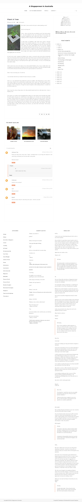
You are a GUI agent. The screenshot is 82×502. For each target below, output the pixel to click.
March (59, 49)
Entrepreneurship (7, 251)
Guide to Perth (6, 259)
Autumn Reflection (29, 141)
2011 (58, 83)
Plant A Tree (60, 69)
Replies (11, 165)
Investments (6, 268)
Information (6, 265)
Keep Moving (61, 61)
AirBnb (59, 67)
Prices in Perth (6, 282)
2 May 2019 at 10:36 (47, 197)
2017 (58, 72)
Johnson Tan (15, 152)
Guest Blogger (6, 256)
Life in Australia (6, 270)
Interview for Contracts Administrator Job (67, 53)
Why (63, 18)
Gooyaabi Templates (74, 500)
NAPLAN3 (5, 276)
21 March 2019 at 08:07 (46, 168)
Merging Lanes (61, 65)
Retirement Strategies (8, 287)
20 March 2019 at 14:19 (47, 152)
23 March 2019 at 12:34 (47, 179)
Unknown (14, 180)
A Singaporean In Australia (41, 6)
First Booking (61, 63)
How (63, 21)
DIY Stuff (5, 248)
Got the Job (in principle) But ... (64, 51)
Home (25, 10)
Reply (13, 162)
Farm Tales (5, 253)
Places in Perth (6, 279)
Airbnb (4, 234)
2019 (58, 44)
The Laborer (6, 296)
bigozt (13, 197)
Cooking (5, 245)
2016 (58, 74)
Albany (4, 237)
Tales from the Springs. (8, 293)
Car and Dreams (44, 141)
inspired (65, 19)
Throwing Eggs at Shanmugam (64, 59)
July (59, 45)
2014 (58, 77)
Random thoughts (7, 284)
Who (64, 17)
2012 (58, 81)
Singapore (5, 290)
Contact (53, 10)
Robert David (13, 141)
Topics (46, 10)
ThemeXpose (60, 500)
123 (13, 188)
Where (62, 25)
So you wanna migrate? (36, 10)
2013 (58, 79)
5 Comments (21, 22)
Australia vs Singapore (8, 239)
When (62, 22)
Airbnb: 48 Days (61, 58)
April (59, 47)
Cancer (4, 242)
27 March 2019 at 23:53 (47, 188)
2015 (58, 75)
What (62, 23)
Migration (5, 273)
